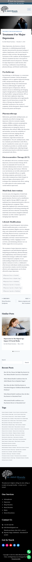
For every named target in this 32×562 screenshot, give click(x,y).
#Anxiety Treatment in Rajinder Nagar (20, 414)
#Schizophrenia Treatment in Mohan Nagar (8, 457)
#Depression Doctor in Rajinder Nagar (12, 278)
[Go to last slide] (4, 333)
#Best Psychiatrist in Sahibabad (20, 424)
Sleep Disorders (8, 504)
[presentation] (16, 326)
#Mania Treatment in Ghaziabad (7, 439)
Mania (5, 510)
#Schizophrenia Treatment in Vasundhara (22, 457)
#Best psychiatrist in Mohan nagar (7, 422)
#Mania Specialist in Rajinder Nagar (7, 437)
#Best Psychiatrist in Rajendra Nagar (8, 424)
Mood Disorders (8, 507)
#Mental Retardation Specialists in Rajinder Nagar (9, 445)
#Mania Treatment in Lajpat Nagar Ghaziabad (19, 439)
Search (4, 360)
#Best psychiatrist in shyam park (19, 426)
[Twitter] (18, 545)
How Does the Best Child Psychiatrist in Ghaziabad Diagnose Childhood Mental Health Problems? (17, 387)
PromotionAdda (16, 559)
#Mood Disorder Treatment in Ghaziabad (23, 447)
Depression (7, 502)
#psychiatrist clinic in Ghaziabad (21, 449)
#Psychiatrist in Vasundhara (16, 453)
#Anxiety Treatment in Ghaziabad (7, 412)
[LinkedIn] (14, 545)
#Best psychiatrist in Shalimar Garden (8, 426)
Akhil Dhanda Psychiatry (9, 41)
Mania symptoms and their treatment (24, 301)
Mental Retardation (9, 513)
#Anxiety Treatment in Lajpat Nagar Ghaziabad (20, 412)
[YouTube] (10, 545)
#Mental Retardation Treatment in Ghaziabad (9, 447)
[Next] (27, 333)
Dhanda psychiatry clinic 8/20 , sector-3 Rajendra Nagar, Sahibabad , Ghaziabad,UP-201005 (16, 533)
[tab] (14, 351)
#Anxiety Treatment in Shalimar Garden (8, 416)
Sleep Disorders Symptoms (6, 301)
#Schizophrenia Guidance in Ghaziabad (8, 455)
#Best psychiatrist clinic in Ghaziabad (8, 418)
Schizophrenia (8, 499)
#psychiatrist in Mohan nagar (6, 453)
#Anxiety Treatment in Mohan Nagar (7, 414)
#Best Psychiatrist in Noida (17, 422)
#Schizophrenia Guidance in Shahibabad (20, 455)
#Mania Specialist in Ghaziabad (19, 435)
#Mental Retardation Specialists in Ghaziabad (9, 443)
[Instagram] (7, 545)
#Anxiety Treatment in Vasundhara (20, 416)
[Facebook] (3, 545)
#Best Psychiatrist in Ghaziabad (21, 420)
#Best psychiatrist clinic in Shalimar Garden (9, 420)
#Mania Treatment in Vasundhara (20, 441)
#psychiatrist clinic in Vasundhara (7, 451)
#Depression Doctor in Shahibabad (11, 281)
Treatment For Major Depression (12, 31)
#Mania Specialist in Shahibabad (18, 437)
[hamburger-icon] (29, 9)
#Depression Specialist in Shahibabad (11, 291)
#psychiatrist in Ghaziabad (17, 451)
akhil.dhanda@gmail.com (11, 527)
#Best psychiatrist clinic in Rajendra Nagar (21, 418)
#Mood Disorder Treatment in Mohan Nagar (8, 449)
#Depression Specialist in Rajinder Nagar (12, 287)
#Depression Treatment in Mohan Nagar (8, 435)
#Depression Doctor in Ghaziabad (10, 275)
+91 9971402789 (8, 525)
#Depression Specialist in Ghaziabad (11, 284)
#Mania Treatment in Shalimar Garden (8, 441)
